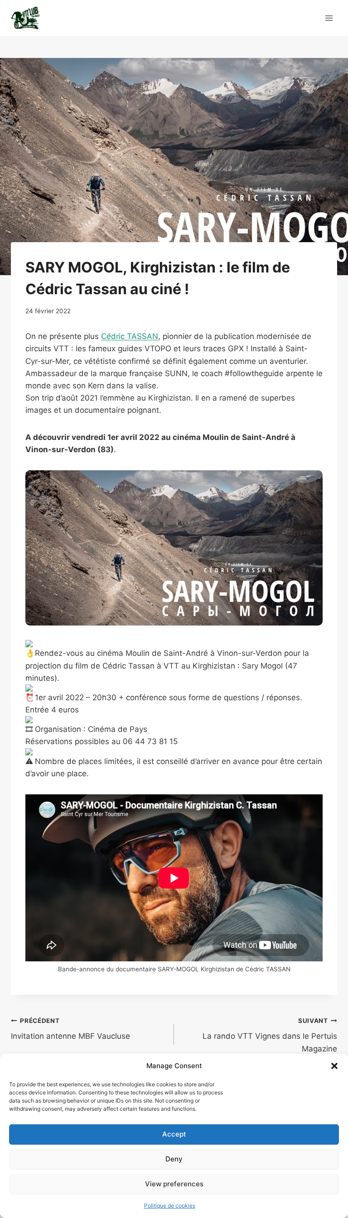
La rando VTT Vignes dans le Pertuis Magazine (270, 1035)
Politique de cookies (169, 1205)
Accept (174, 1134)
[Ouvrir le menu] (328, 18)
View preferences (174, 1184)
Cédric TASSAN (129, 336)
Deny (174, 1159)
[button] (334, 1065)
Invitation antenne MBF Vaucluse (70, 1029)
